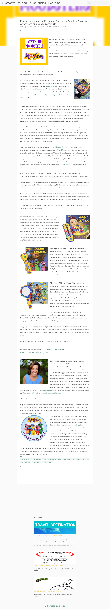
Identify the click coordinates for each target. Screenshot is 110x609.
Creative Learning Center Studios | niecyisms (32, 2)
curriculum (25, 459)
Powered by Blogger (56, 606)
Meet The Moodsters (35, 88)
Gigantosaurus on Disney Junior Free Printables (47, 591)
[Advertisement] (55, 499)
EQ (22, 462)
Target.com (67, 164)
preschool (36, 462)
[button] (21, 30)
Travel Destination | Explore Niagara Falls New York (48, 535)
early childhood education (52, 459)
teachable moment (51, 86)
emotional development (72, 459)
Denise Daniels (61, 147)
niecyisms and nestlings (71, 425)
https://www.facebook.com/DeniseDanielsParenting (45, 393)
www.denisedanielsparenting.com (34, 352)
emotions (85, 459)
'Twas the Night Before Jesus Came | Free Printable (48, 565)
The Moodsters (63, 149)
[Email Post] (21, 457)
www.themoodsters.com (52, 349)
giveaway (28, 462)
